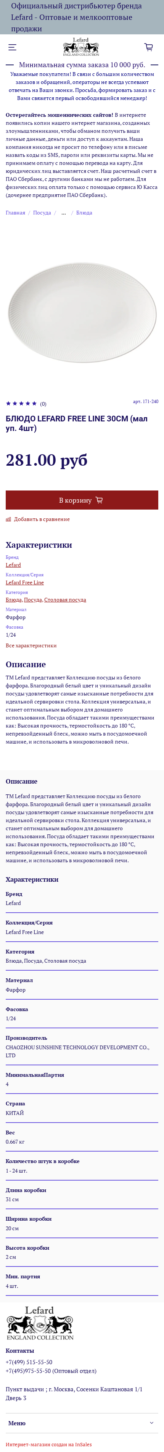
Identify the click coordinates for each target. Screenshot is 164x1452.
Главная (15, 212)
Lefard (13, 564)
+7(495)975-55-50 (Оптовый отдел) (51, 1371)
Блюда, (14, 599)
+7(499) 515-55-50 (29, 1362)
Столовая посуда (65, 599)
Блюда (84, 212)
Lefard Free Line (25, 582)
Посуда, (33, 599)
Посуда (42, 212)
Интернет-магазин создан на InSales (49, 1444)
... (63, 213)
